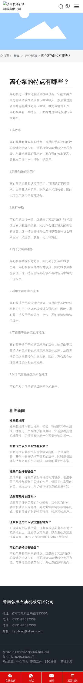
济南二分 (36, 661)
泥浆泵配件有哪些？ (23, 496)
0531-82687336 (24, 625)
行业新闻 (31, 56)
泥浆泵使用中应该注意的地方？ (30, 522)
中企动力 (22, 661)
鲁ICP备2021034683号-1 (20, 657)
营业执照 (67, 661)
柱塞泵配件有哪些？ (23, 471)
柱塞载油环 (17, 420)
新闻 (17, 56)
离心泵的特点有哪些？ (24, 547)
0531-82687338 (24, 619)
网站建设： (9, 661)
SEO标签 (50, 661)
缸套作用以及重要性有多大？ (29, 446)
